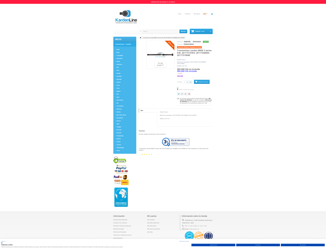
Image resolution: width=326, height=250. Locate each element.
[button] (3, 241)
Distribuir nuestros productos (122, 226)
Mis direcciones (151, 226)
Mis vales (150, 232)
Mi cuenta (197, 14)
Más (142, 110)
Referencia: (180, 41)
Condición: (180, 44)
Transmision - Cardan (123, 44)
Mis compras (151, 220)
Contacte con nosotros (120, 223)
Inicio (179, 14)
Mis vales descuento (153, 223)
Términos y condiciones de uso (122, 235)
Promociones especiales (120, 220)
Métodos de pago (118, 229)
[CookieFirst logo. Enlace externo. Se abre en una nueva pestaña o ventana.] (2, 243)
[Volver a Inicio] (140, 38)
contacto (187, 14)
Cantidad (179, 82)
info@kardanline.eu (194, 229)
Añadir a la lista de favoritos (186, 89)
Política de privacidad (184, 241)
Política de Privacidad (119, 232)
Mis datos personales (153, 229)
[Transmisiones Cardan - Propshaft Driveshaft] (126, 17)
